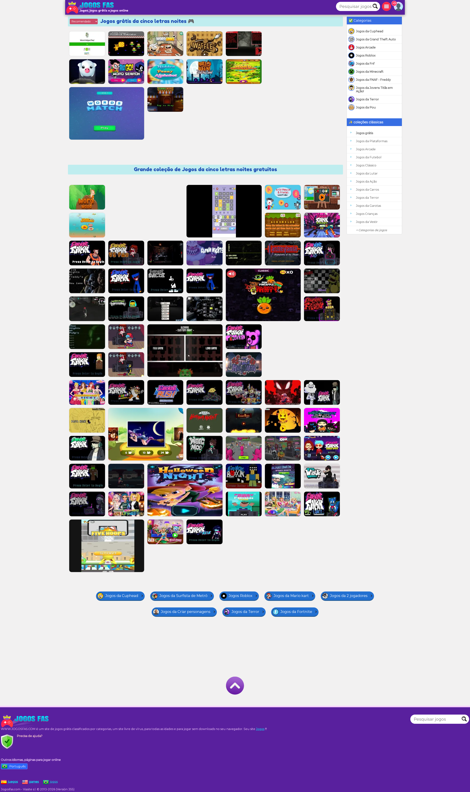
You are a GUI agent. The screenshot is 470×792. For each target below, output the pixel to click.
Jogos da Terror (367, 99)
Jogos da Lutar (367, 173)
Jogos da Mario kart (291, 595)
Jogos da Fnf (365, 63)
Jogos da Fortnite (296, 611)
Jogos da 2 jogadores (349, 595)
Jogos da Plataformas (371, 141)
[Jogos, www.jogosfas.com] (91, 7)
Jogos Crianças (366, 214)
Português (17, 766)
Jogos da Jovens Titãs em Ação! (374, 89)
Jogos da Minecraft (370, 71)
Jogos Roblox (366, 55)
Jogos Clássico (366, 165)
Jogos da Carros (367, 189)
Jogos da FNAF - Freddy (373, 79)
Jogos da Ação (366, 181)
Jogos (260, 729)
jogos (54, 781)
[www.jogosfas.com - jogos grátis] (25, 721)
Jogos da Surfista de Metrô (183, 595)
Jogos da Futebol (369, 157)
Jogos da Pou (366, 107)
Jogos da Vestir (367, 222)
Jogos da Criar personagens (185, 611)
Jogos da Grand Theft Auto (376, 39)
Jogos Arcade (366, 47)
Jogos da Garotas (368, 205)
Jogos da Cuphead (369, 31)
